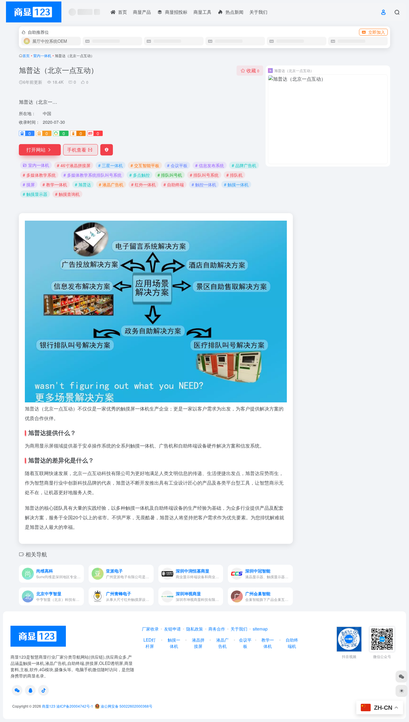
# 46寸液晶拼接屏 (73, 165)
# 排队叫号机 (169, 175)
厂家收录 (150, 629)
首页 (26, 55)
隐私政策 (194, 629)
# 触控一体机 (204, 184)
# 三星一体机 (110, 165)
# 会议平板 (177, 165)
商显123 (48, 706)
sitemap (260, 629)
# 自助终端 (173, 184)
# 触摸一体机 (236, 184)
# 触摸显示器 (35, 194)
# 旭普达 (83, 184)
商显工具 (202, 12)
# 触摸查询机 (67, 194)
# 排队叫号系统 (204, 175)
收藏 (252, 70)
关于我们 (258, 12)
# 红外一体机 (143, 184)
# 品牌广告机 (244, 165)
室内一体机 (42, 55)
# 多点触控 (139, 175)
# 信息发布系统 (209, 165)
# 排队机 (234, 175)
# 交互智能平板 (145, 165)
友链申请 (172, 629)
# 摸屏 (29, 184)
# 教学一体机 (55, 184)
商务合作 (216, 629)
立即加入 (376, 32)
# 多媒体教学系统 (39, 175)
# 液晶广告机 (111, 184)
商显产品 (142, 12)
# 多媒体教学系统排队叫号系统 (92, 175)
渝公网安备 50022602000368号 (126, 706)
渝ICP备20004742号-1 (74, 706)
